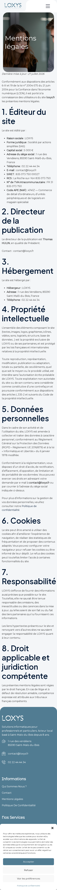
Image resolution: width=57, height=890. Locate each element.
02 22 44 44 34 (17, 762)
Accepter (28, 861)
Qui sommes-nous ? (14, 786)
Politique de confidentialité (28, 885)
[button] (52, 827)
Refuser (28, 870)
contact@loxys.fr (18, 753)
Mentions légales (12, 799)
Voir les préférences (28, 878)
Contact (7, 792)
